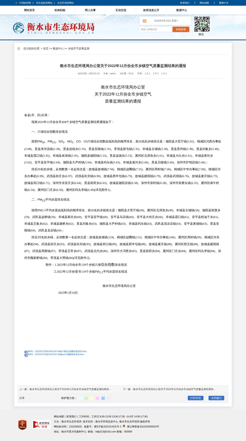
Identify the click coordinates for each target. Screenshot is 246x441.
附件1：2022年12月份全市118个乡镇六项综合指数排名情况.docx (57, 351)
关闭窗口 (216, 398)
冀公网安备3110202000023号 (143, 426)
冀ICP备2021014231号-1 (107, 426)
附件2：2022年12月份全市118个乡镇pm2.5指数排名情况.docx (56, 354)
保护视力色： (69, 398)
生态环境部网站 (65, 3)
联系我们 (185, 3)
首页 (46, 48)
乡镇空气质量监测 (78, 48)
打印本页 (195, 398)
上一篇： (24, 389)
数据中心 (58, 48)
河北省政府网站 (44, 3)
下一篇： (128, 389)
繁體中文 (223, 3)
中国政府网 (25, 3)
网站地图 (204, 3)
